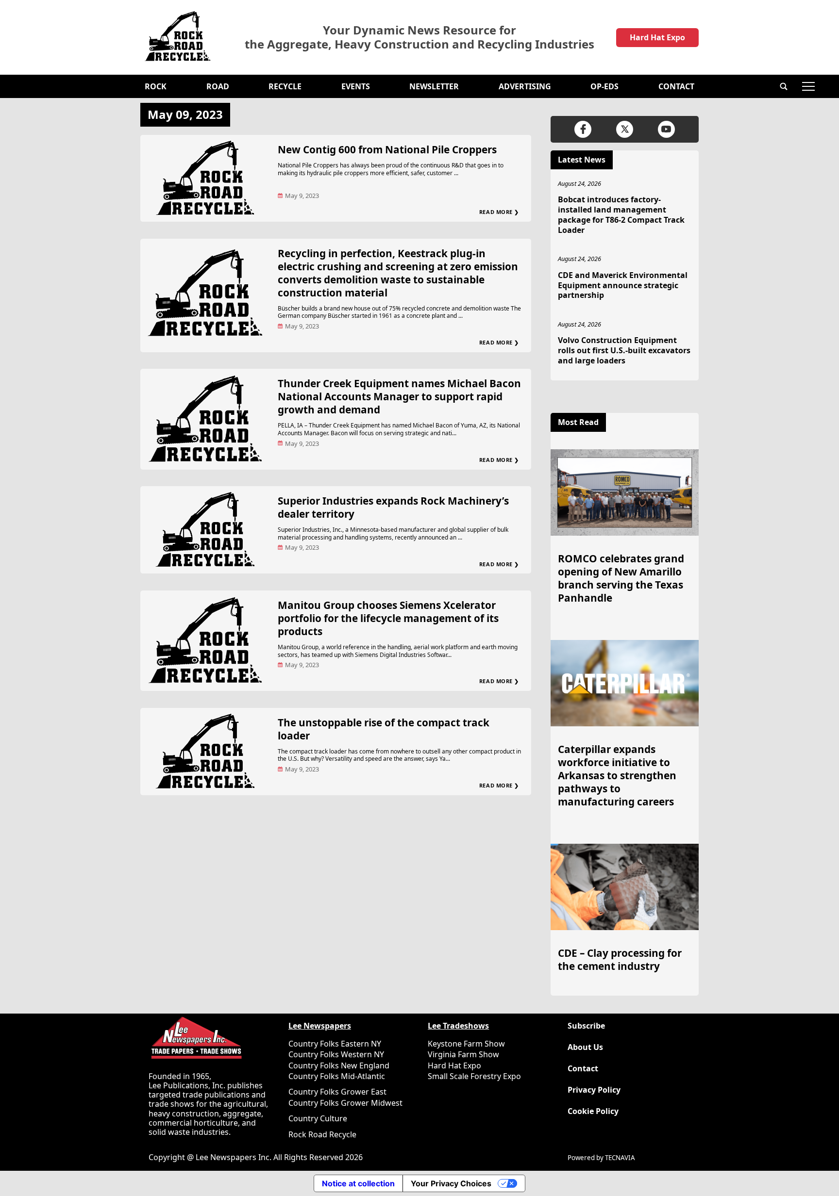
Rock (156, 86)
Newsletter (434, 86)
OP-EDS (604, 86)
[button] (783, 86)
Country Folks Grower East (337, 1091)
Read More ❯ (499, 211)
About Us (585, 1047)
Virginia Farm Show (463, 1054)
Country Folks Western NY (336, 1054)
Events (355, 86)
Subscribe (586, 1026)
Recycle (285, 86)
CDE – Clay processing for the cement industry (620, 959)
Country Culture (317, 1118)
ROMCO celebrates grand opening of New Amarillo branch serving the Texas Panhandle (621, 578)
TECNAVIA (620, 1157)
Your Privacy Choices (451, 1183)
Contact (676, 86)
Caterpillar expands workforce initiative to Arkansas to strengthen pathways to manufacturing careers (617, 775)
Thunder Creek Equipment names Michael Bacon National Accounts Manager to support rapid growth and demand (399, 396)
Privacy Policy (594, 1090)
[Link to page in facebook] (582, 129)
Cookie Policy (593, 1111)
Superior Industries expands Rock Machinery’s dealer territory (393, 507)
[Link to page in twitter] (624, 129)
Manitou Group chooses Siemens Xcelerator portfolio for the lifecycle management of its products (388, 618)
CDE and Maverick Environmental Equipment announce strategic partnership (623, 285)
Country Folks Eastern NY (334, 1043)
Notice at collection (358, 1183)
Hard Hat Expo (657, 37)
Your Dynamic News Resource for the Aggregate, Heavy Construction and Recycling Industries (419, 37)
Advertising (525, 86)
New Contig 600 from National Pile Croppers (387, 149)
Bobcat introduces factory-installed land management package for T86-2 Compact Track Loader (621, 214)
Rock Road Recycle (322, 1134)
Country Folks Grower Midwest (345, 1103)
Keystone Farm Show (466, 1043)
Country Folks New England (338, 1065)
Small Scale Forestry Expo (474, 1076)
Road (217, 86)
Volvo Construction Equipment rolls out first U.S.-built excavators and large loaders (624, 350)
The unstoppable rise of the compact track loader (383, 729)
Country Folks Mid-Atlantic (336, 1076)
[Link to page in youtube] (666, 129)
